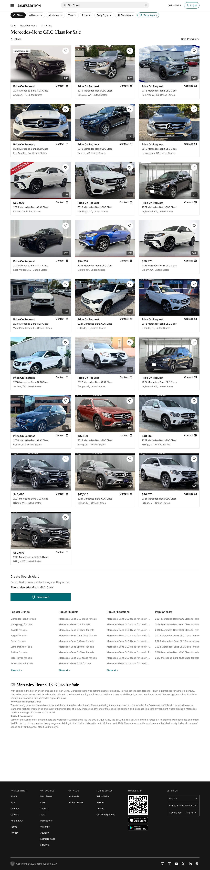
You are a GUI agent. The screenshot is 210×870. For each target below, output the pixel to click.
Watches (45, 826)
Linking (100, 808)
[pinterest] (197, 863)
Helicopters (46, 820)
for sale (23, 618)
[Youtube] (176, 863)
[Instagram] (162, 863)
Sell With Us (102, 796)
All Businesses (75, 802)
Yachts (44, 808)
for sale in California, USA (129, 630)
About (13, 796)
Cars (12, 25)
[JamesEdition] (29, 5)
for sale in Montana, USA (129, 624)
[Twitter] (183, 863)
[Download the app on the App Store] (138, 820)
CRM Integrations (105, 814)
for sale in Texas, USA (129, 652)
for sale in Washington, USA (129, 663)
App (12, 802)
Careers (14, 814)
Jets (42, 814)
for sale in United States (129, 618)
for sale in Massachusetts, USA (129, 657)
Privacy (14, 832)
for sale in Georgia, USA (129, 641)
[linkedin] (190, 863)
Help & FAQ (16, 820)
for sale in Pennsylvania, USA (129, 635)
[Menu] (12, 5)
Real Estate (46, 796)
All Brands (73, 796)
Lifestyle (44, 844)
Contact (14, 808)
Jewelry (44, 832)
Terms (13, 826)
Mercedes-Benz (28, 25)
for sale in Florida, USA (129, 646)
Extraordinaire (47, 838)
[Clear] (146, 5)
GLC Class (46, 25)
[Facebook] (169, 863)
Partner (100, 802)
